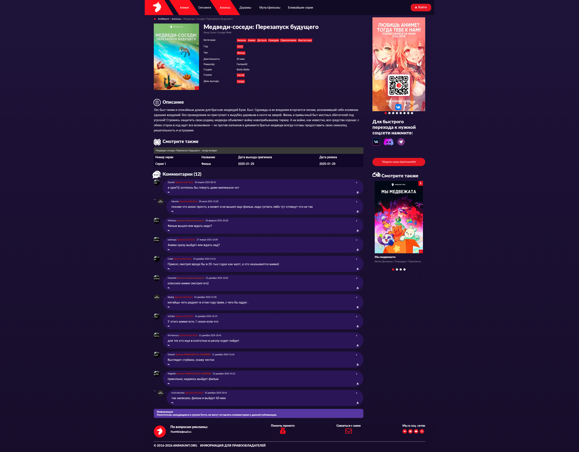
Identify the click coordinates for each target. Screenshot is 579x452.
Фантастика (305, 40)
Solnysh (171, 355)
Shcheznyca (173, 335)
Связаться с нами (348, 425)
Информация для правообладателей (233, 445)
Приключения (288, 40)
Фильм (241, 53)
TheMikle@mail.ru (180, 432)
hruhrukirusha (177, 393)
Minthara (172, 221)
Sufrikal (171, 316)
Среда (240, 81)
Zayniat (171, 182)
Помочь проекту (283, 425)
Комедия (274, 40)
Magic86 (172, 374)
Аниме (251, 40)
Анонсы (241, 40)
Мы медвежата (385, 257)
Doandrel (172, 278)
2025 (240, 46)
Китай (240, 75)
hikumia (175, 202)
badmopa (172, 240)
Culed (170, 259)
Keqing (171, 297)
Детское (262, 40)
